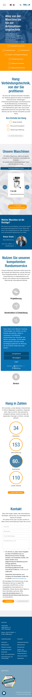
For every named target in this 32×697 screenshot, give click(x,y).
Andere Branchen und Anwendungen (7, 657)
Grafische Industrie (6, 647)
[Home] (13, 5)
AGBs (29, 694)
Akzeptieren (16, 354)
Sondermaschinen (22, 653)
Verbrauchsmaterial (22, 656)
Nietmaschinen (21, 644)
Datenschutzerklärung (19, 578)
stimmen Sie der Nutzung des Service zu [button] (16, 595)
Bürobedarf (4, 652)
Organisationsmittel (6, 649)
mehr (16, 362)
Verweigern (16, 358)
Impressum (27, 692)
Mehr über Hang (16, 136)
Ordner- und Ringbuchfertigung (22, 650)
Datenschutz (20, 692)
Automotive (4, 642)
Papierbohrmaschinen (16, 168)
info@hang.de (9, 246)
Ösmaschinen (20, 647)
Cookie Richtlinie (22, 694)
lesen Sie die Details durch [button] (11, 593)
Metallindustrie (5, 644)
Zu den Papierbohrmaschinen (17, 206)
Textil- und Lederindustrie (7, 654)
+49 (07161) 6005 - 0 (10, 632)
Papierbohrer (20, 658)
